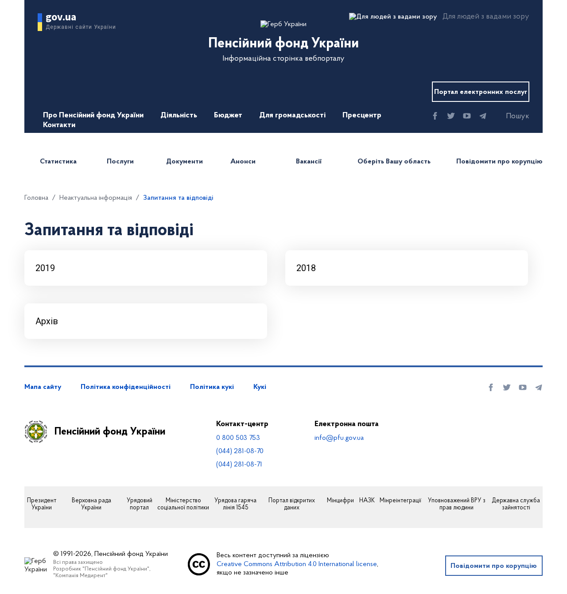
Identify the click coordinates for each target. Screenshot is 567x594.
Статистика (58, 161)
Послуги (120, 161)
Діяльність (178, 116)
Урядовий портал (139, 505)
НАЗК (367, 501)
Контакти (59, 125)
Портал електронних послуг (480, 92)
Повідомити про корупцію (499, 161)
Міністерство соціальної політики (183, 505)
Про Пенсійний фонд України (93, 116)
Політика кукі (212, 387)
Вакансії (309, 161)
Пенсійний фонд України (109, 432)
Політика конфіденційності (126, 387)
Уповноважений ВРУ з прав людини (456, 505)
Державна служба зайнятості (516, 505)
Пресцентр (361, 116)
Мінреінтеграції (400, 501)
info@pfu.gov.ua (339, 438)
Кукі (259, 387)
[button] (509, 116)
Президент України (41, 505)
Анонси (243, 161)
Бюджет (228, 116)
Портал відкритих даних (291, 505)
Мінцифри (340, 501)
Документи (184, 161)
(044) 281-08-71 (239, 464)
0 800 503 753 (238, 438)
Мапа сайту (42, 387)
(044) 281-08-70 (240, 451)
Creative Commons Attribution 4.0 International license (297, 564)
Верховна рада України (91, 505)
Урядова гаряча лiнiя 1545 (235, 505)
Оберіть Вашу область (394, 161)
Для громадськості (292, 116)
